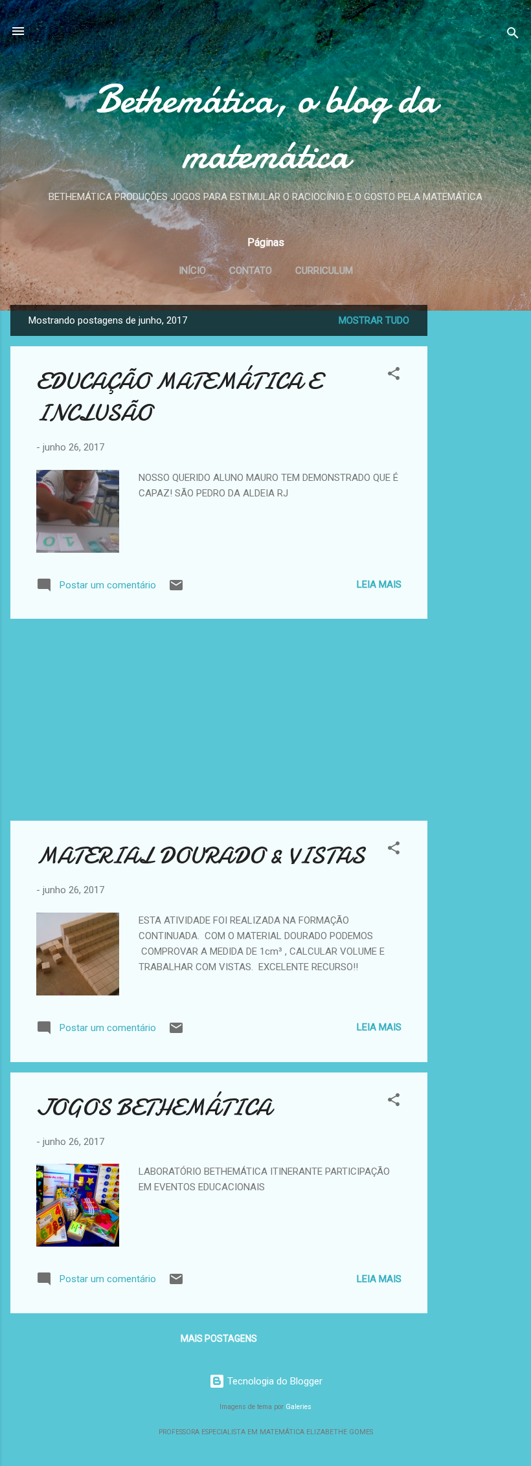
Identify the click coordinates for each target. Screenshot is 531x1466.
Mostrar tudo (374, 320)
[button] (393, 376)
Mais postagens (219, 1338)
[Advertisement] (479, 499)
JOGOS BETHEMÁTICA (153, 1108)
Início (192, 270)
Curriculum (324, 270)
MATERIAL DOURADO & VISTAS (200, 856)
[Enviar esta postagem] (176, 589)
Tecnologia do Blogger (273, 1381)
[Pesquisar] (513, 35)
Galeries (298, 1407)
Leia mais (379, 584)
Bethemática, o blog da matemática (265, 127)
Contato (250, 270)
